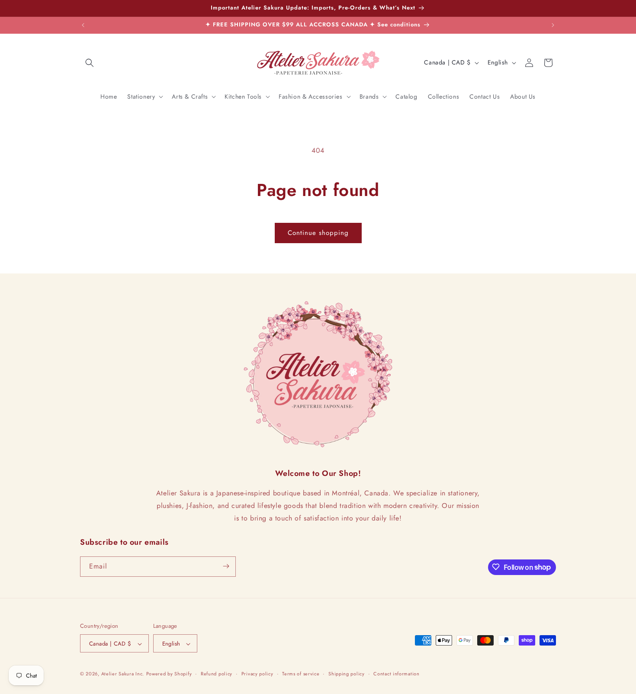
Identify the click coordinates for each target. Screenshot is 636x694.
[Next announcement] (552, 25)
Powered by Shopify (169, 674)
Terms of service (300, 673)
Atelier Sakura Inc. (122, 674)
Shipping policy (346, 673)
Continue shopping (318, 233)
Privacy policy (257, 673)
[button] (89, 62)
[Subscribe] (225, 566)
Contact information (396, 673)
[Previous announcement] (83, 25)
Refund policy (216, 673)
